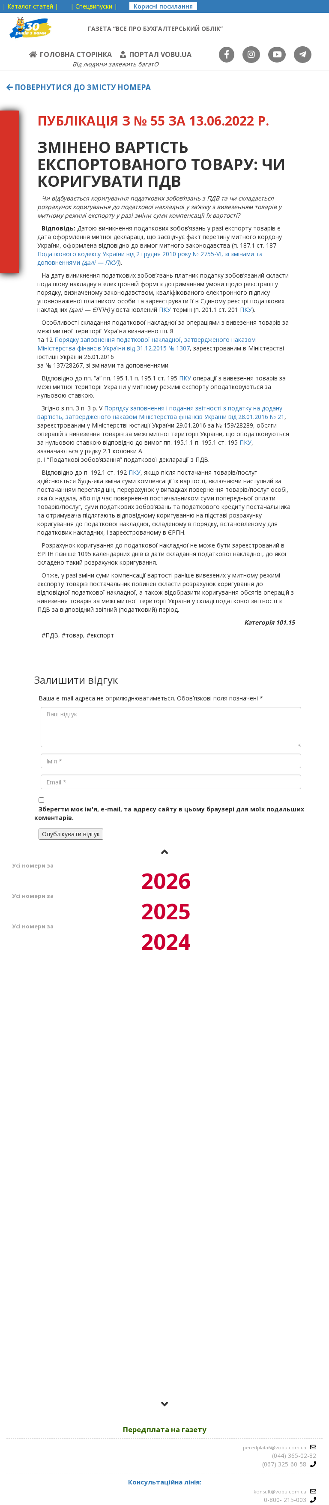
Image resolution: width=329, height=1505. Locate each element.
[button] (164, 851)
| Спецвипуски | (93, 6)
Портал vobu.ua (160, 54)
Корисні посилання (163, 6)
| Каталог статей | (30, 6)
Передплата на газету (164, 1429)
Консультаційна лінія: (164, 1482)
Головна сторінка (76, 54)
